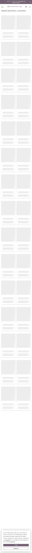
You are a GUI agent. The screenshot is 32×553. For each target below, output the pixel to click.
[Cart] (30, 7)
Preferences (16, 548)
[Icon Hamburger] (2, 7)
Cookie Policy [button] (7, 540)
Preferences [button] (12, 541)
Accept (16, 545)
